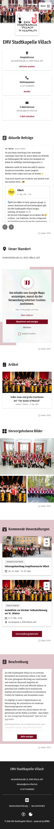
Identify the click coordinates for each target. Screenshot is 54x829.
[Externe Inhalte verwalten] (30, 814)
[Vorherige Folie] (5, 227)
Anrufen (27, 91)
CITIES (47, 821)
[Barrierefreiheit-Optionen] (23, 814)
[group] (27, 183)
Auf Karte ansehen (27, 66)
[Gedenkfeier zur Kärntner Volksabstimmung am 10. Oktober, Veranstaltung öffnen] (27, 603)
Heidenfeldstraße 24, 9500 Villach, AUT (27, 779)
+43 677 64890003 (27, 789)
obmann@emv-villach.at (27, 784)
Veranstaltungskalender (27, 633)
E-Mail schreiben (27, 116)
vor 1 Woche (9, 149)
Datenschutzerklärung (18, 806)
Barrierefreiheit (38, 806)
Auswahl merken (29, 333)
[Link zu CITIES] (27, 800)
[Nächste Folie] (11, 227)
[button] (27, 23)
